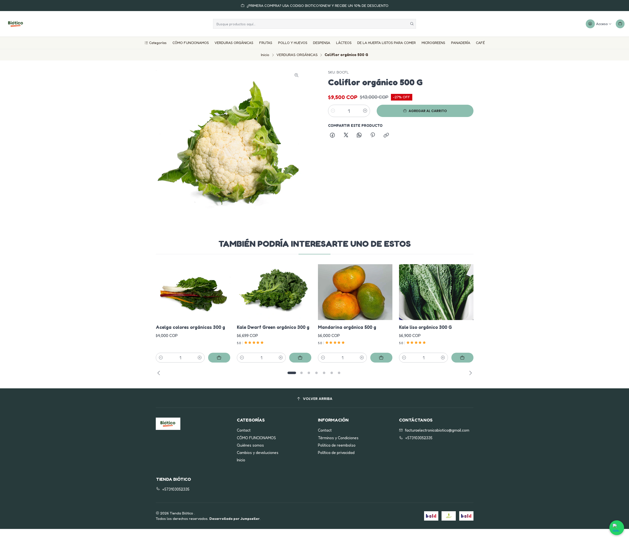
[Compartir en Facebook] (332, 136)
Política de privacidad (336, 452)
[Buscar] (412, 24)
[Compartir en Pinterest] (373, 136)
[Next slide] (469, 373)
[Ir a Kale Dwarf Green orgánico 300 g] (274, 292)
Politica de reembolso (337, 445)
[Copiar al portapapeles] (386, 136)
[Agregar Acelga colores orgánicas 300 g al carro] (219, 358)
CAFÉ (480, 43)
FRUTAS (265, 43)
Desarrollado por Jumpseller (234, 518)
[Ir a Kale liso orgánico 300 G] (436, 292)
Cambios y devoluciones (257, 452)
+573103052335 (418, 438)
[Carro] (620, 24)
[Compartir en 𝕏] (346, 136)
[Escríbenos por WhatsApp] (616, 527)
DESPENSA (321, 43)
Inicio (265, 55)
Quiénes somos (250, 445)
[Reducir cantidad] (333, 111)
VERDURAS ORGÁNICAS (233, 43)
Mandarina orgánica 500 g (347, 327)
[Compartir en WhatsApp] (359, 136)
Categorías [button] (158, 43)
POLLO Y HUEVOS (292, 43)
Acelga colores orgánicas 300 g (190, 327)
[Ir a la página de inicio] (15, 24)
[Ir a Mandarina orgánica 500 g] (355, 292)
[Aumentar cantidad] (365, 111)
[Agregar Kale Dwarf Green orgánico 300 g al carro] (300, 358)
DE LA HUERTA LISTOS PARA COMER (386, 43)
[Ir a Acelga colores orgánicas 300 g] (193, 292)
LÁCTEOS (344, 43)
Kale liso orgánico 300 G (425, 327)
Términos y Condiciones (338, 438)
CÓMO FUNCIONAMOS (190, 43)
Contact (244, 430)
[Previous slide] (159, 373)
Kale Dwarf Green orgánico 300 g (273, 327)
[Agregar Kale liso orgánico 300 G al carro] (462, 358)
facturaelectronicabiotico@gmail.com (437, 430)
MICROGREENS (433, 43)
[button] (292, 373)
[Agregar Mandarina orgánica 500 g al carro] (381, 358)
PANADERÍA (460, 43)
